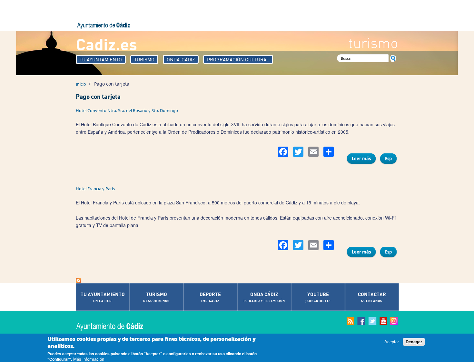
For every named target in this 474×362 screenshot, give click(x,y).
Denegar (414, 341)
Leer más (364, 160)
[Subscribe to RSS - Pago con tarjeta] (237, 280)
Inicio (81, 84)
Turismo (144, 59)
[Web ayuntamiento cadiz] (116, 326)
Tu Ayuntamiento (101, 59)
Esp (388, 158)
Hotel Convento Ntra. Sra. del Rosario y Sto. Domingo (127, 110)
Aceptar (391, 341)
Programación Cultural (238, 59)
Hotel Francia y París (95, 188)
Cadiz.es (106, 44)
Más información (88, 359)
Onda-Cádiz (181, 59)
